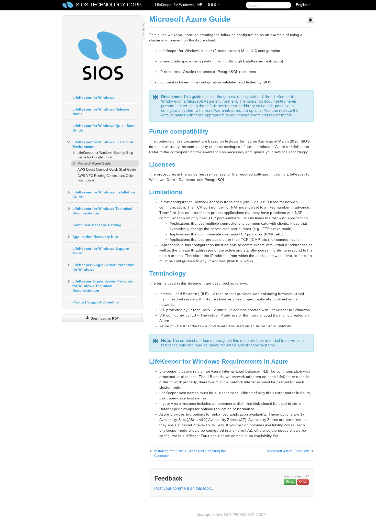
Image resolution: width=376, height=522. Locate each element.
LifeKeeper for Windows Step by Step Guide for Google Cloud (105, 155)
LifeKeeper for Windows (93, 97)
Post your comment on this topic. (183, 488)
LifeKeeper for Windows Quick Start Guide (103, 128)
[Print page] (310, 20)
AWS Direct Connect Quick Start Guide (107, 169)
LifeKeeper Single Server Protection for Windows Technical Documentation (103, 285)
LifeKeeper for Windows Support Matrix (100, 250)
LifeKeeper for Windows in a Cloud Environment (102, 144)
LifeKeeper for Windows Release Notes (100, 111)
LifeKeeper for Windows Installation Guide (103, 194)
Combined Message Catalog (96, 225)
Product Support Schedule (95, 302)
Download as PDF (104, 318)
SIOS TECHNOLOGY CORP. (109, 4)
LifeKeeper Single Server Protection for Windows (103, 267)
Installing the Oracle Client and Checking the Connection (190, 453)
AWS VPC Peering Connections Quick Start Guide (106, 178)
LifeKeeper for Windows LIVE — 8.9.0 (186, 5)
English (302, 5)
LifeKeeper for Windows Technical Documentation (102, 210)
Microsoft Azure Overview (288, 451)
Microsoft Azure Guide (94, 163)
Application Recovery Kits (95, 237)
